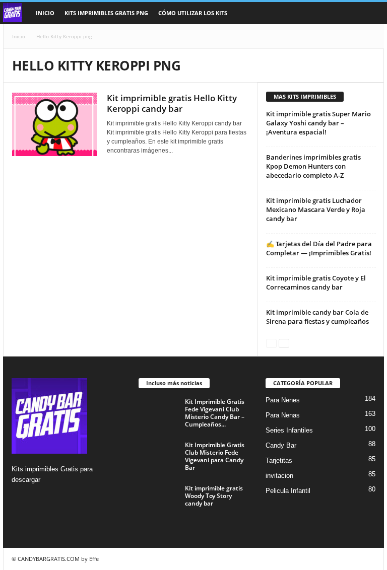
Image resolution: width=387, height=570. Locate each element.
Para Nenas (283, 415)
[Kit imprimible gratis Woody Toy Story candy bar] (159, 499)
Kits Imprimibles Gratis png (106, 13)
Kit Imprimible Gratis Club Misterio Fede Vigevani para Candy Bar (214, 456)
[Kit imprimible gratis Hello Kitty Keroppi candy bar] (54, 124)
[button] (369, 13)
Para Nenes (283, 400)
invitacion (279, 475)
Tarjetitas (279, 460)
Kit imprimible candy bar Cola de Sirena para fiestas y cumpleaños (317, 317)
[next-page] (284, 342)
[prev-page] (271, 342)
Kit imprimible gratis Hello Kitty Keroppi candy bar (172, 103)
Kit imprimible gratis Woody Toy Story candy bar (214, 496)
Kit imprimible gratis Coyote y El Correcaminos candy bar (316, 282)
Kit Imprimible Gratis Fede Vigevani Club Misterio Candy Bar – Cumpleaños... (214, 413)
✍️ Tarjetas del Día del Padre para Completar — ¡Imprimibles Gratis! (319, 248)
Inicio (45, 13)
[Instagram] (21, 499)
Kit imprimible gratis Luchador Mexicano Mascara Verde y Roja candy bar (315, 209)
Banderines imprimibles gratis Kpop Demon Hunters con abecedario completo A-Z (313, 166)
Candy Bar (281, 445)
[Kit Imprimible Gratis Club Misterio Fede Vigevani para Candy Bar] (159, 456)
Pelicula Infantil (288, 490)
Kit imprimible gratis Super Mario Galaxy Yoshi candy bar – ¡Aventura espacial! (318, 122)
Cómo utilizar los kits (192, 13)
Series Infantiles (289, 430)
